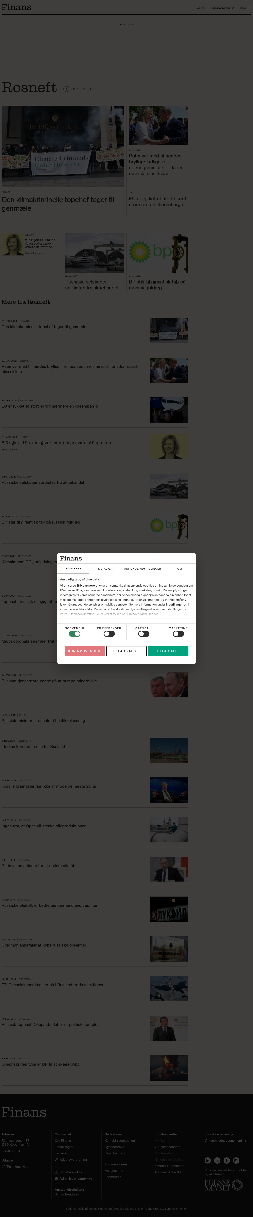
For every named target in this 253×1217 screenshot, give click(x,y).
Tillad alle (168, 651)
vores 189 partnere (81, 585)
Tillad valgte (126, 651)
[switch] (109, 634)
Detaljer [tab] (105, 568)
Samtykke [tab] (73, 568)
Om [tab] (179, 568)
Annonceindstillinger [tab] (142, 568)
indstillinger (174, 604)
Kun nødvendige (85, 651)
